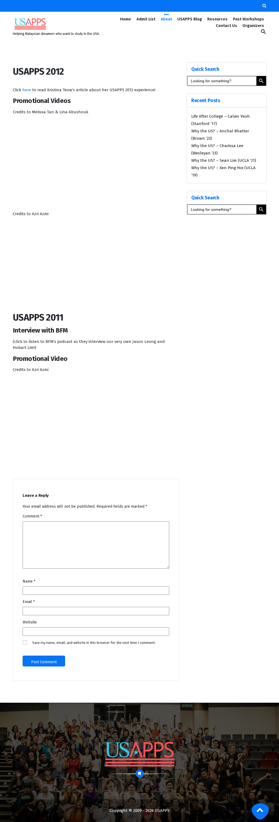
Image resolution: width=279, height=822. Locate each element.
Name (29, 581)
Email (29, 601)
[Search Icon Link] (263, 33)
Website (30, 622)
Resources (217, 19)
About (166, 19)
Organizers (253, 25)
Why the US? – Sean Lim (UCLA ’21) (223, 160)
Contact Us (226, 25)
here (26, 89)
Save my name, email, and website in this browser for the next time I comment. (94, 643)
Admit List (146, 19)
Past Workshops (248, 19)
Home (125, 19)
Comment (32, 516)
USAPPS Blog (189, 19)
